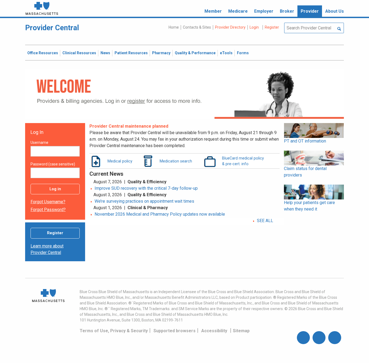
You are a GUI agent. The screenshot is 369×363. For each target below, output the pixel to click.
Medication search (176, 161)
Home (174, 27)
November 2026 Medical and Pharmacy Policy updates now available (160, 214)
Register (55, 233)
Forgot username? (48, 201)
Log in (55, 189)
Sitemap (241, 330)
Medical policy (120, 161)
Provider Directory (230, 27)
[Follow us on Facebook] (303, 337)
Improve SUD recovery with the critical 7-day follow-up (146, 188)
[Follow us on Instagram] (319, 337)
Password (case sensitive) (53, 164)
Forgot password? (48, 209)
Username (39, 142)
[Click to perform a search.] (339, 29)
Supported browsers (174, 330)
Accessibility (214, 330)
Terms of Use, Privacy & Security (114, 330)
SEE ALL (265, 220)
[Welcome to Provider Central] (184, 93)
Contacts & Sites (197, 27)
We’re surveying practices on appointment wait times (144, 201)
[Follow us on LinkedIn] (334, 337)
